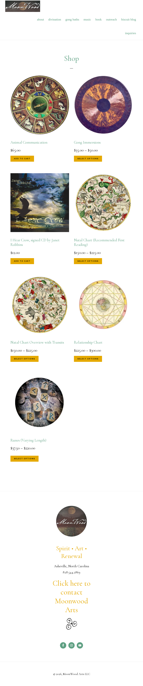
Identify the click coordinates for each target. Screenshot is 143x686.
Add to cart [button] (22, 159)
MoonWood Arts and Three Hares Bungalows (22, 6)
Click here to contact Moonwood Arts (72, 596)
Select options (88, 159)
